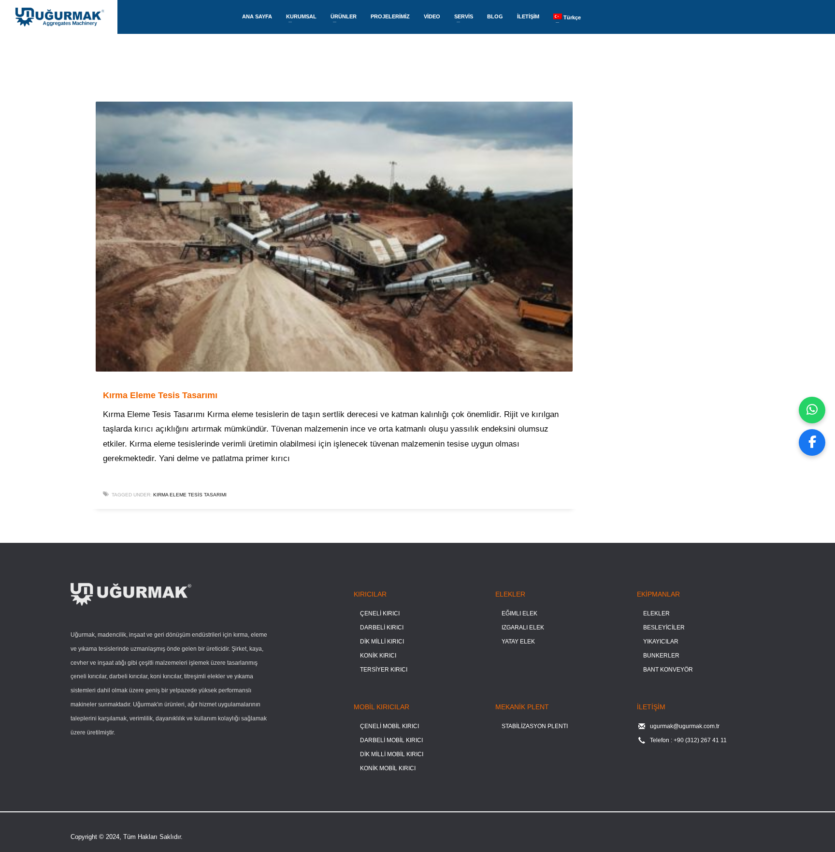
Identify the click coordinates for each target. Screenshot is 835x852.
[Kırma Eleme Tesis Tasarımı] (334, 236)
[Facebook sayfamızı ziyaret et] (812, 442)
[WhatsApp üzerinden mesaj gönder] (812, 410)
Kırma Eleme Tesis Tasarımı (160, 395)
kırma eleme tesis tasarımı (190, 494)
